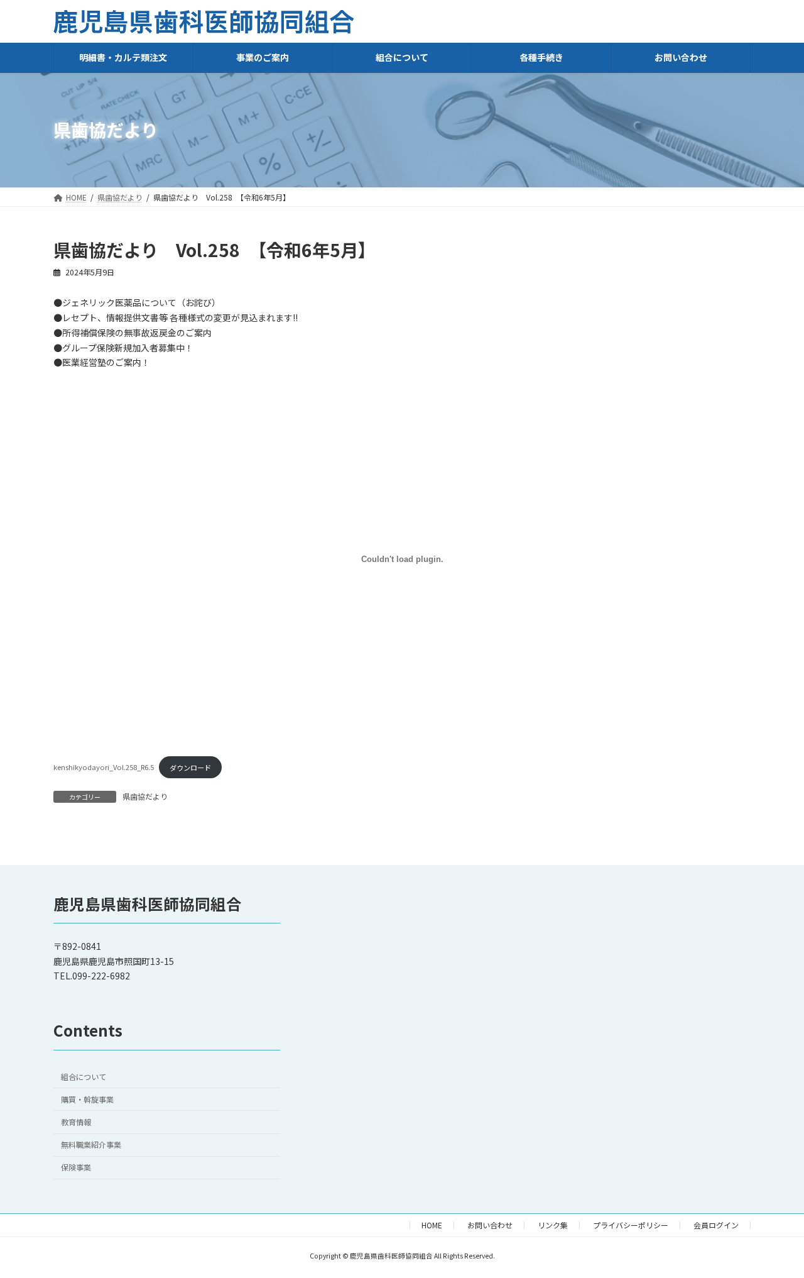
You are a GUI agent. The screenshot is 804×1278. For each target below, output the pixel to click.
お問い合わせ (490, 1225)
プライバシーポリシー (630, 1225)
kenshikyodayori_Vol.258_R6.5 (103, 768)
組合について (83, 1076)
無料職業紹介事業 (91, 1144)
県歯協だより (145, 796)
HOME (431, 1225)
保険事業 (76, 1167)
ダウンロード (190, 768)
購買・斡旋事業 (87, 1099)
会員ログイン (716, 1225)
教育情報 (76, 1122)
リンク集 (553, 1225)
